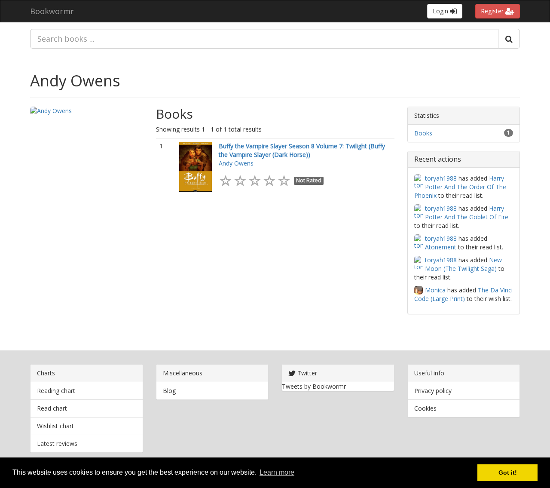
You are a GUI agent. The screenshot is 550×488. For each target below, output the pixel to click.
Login (441, 11)
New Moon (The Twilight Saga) (463, 264)
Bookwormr (52, 11)
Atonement (440, 247)
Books (423, 133)
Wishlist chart (55, 426)
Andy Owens (75, 80)
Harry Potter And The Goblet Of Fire (466, 212)
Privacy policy (433, 391)
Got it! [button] (507, 472)
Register (493, 11)
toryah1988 (441, 178)
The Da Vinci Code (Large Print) (463, 294)
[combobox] (264, 39)
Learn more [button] (277, 472)
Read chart (52, 408)
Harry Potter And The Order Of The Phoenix (460, 186)
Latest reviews (57, 443)
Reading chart (56, 391)
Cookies (425, 408)
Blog (169, 391)
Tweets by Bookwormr (314, 386)
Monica (435, 290)
